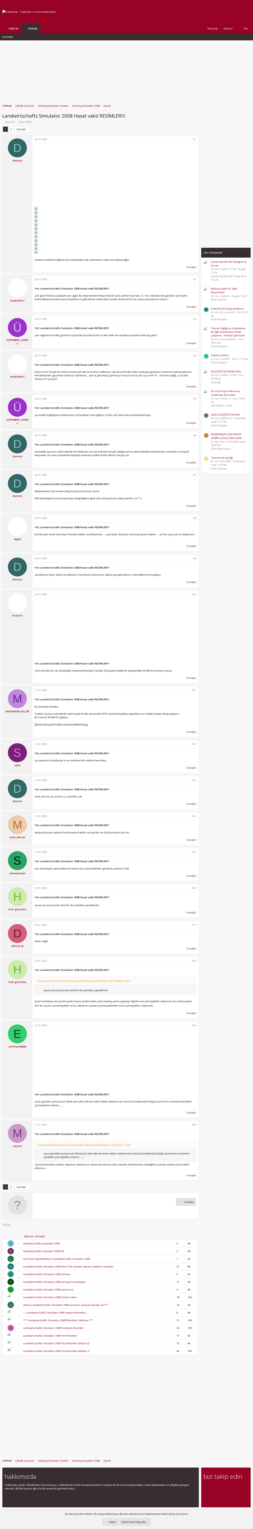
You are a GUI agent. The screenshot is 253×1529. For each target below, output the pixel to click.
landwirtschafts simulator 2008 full (43, 1251)
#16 (194, 888)
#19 (194, 1025)
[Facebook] (206, 1487)
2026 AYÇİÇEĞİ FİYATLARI (225, 414)
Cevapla (191, 267)
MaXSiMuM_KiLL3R (17, 711)
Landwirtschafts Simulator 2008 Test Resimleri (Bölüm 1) (56, 1351)
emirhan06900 (17, 1046)
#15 (194, 852)
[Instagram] (213, 1487)
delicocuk (17, 946)
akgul (17, 539)
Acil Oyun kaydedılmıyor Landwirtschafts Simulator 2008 (56, 1259)
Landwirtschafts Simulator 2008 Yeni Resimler (50, 1335)
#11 (194, 690)
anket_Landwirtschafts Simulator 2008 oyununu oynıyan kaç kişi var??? (65, 1305)
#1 (194, 139)
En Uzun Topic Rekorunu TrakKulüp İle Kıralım (225, 392)
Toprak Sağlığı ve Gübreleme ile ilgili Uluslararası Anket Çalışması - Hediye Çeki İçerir (228, 332)
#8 (194, 518)
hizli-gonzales (17, 909)
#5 (194, 398)
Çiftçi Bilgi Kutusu (221, 448)
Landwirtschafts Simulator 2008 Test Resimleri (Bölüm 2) (56, 1343)
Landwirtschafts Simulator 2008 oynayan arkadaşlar (54, 1282)
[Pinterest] (226, 1487)
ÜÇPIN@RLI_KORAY (17, 341)
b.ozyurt (17, 615)
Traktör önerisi (219, 355)
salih (17, 765)
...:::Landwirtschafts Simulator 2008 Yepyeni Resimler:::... (56, 1312)
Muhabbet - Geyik (221, 405)
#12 (194, 744)
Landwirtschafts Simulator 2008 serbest (46, 1274)
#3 (194, 319)
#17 (194, 925)
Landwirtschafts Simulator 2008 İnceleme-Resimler (53, 1328)
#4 (194, 355)
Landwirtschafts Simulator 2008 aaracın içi (48, 1289)
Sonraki (21, 129)
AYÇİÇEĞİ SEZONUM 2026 (226, 371)
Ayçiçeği (215, 382)
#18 (194, 961)
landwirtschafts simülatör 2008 (41, 1243)
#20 (194, 1124)
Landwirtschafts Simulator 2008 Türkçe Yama (49, 1297)
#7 (194, 475)
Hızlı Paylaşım (219, 319)
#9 (194, 558)
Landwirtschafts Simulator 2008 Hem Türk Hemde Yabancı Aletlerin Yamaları (68, 1266)
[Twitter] (240, 1487)
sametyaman (17, 873)
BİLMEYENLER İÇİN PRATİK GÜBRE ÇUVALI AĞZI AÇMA (226, 436)
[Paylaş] (189, 139)
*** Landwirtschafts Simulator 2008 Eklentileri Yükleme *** (58, 1320)
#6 (194, 435)
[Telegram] (233, 1487)
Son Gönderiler (213, 252)
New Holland (218, 299)
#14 (194, 816)
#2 (194, 279)
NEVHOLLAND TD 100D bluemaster (224, 290)
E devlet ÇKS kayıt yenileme (227, 308)
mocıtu (17, 1146)
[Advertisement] (126, 70)
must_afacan (17, 837)
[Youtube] (206, 1495)
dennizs (10, 122)
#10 (194, 594)
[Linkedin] (219, 1487)
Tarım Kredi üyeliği (222, 457)
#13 (194, 780)
